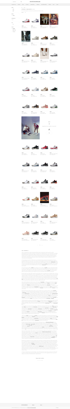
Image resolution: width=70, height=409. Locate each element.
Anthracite (54, 290)
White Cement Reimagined (49, 322)
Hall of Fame (24, 292)
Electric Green (40, 311)
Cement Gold (44, 264)
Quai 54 (37, 332)
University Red (32, 336)
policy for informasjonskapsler (32, 407)
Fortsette (57, 407)
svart (56, 335)
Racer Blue (51, 308)
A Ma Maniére (53, 337)
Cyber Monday (36, 286)
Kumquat (36, 315)
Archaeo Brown (36, 318)
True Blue (46, 267)
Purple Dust (41, 287)
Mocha (31, 298)
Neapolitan (33, 316)
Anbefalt (14, 28)
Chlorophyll (23, 297)
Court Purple (46, 307)
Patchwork (43, 312)
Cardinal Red (37, 320)
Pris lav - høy (14, 30)
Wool (51, 286)
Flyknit (49, 295)
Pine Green (50, 310)
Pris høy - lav (14, 29)
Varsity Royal (40, 308)
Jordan (13, 15)
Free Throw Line (27, 293)
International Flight (55, 293)
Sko (21, 7)
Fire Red (32, 267)
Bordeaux (52, 298)
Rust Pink (28, 311)
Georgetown (56, 309)
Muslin (51, 318)
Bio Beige (32, 343)
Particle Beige (48, 298)
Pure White (54, 297)
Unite (46, 263)
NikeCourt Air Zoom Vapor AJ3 (46, 331)
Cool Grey (48, 270)
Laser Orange (30, 308)
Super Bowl (33, 344)
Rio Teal (53, 287)
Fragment (53, 336)
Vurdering (14, 31)
